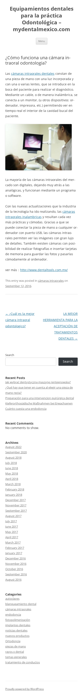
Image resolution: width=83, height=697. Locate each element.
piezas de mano (15, 646)
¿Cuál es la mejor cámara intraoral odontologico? (20, 320)
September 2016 (16, 574)
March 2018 (13, 484)
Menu (41, 41)
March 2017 (13, 542)
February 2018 (14, 489)
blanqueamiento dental (20, 604)
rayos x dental (14, 652)
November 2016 (15, 564)
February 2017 (14, 548)
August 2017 (13, 516)
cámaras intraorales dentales (32, 73)
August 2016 (13, 580)
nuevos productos (17, 636)
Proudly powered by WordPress (24, 689)
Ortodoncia (12, 641)
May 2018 (11, 473)
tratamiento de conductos (22, 662)
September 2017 (16, 511)
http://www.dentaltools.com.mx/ (44, 270)
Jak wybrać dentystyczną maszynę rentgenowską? (38, 382)
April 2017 (11, 537)
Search (9, 355)
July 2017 (11, 521)
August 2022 (13, 447)
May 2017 (11, 532)
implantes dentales (17, 625)
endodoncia (13, 615)
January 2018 (13, 495)
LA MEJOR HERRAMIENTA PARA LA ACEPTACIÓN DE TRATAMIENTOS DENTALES (60, 326)
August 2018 (13, 458)
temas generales (16, 657)
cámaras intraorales (51, 281)
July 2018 (11, 463)
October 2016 (14, 569)
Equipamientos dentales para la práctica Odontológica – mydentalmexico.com (41, 19)
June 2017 (11, 526)
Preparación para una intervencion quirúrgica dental (39, 398)
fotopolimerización (17, 620)
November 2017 (15, 505)
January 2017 (13, 553)
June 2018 (11, 468)
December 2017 (15, 500)
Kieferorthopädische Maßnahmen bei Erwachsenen (39, 403)
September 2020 (16, 452)
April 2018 (11, 479)
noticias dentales (16, 630)
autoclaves (12, 599)
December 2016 (15, 558)
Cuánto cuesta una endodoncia (25, 409)
